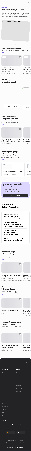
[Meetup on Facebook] (3, 424)
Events (17, 375)
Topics (17, 379)
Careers (4, 409)
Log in (3, 375)
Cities (17, 382)
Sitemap (18, 394)
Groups (17, 372)
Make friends (19, 391)
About (3, 400)
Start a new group (22, 362)
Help (3, 379)
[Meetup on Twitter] (8, 424)
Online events (19, 385)
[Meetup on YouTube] (12, 424)
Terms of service (12, 440)
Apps (3, 412)
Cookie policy (21, 442)
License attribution (13, 445)
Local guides (19, 388)
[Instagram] (17, 424)
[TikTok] (22, 424)
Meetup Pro (5, 406)
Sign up (4, 372)
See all (3, 52)
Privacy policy (20, 440)
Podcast (4, 415)
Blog (3, 403)
